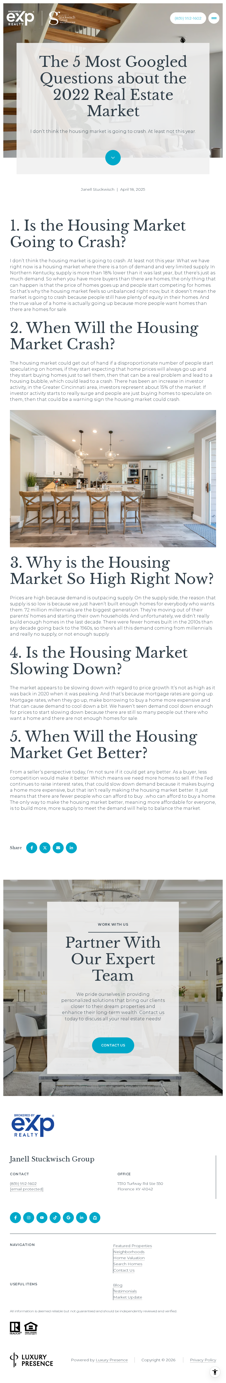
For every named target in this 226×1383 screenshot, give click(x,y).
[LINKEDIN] (81, 1217)
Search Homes (127, 1263)
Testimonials (125, 1291)
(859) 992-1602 (188, 18)
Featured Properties (132, 1245)
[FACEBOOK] (15, 1217)
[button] (113, 1045)
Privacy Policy (203, 1359)
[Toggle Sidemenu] (213, 18)
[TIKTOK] (55, 1217)
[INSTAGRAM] (28, 1217)
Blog (117, 1285)
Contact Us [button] (123, 1270)
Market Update (127, 1297)
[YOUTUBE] (41, 1217)
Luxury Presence (112, 1359)
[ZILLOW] (94, 1217)
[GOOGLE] (68, 1217)
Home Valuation (129, 1257)
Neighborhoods (128, 1251)
